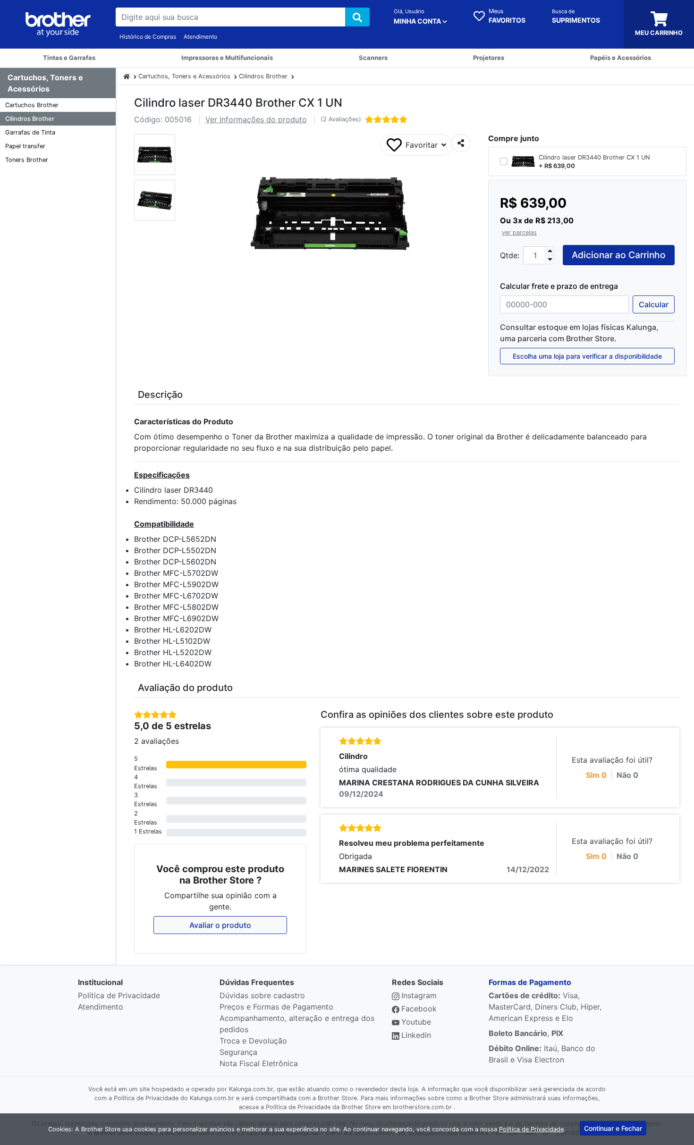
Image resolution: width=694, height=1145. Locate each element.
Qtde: (509, 255)
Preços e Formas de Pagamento (276, 1006)
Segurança (238, 1052)
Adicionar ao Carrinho (619, 255)
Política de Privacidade (119, 995)
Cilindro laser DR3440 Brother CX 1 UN (594, 157)
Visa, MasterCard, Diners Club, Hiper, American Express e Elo (545, 1007)
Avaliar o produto (220, 925)
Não (627, 775)
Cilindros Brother (29, 118)
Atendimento (200, 36)
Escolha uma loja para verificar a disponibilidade (587, 356)
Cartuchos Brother (32, 105)
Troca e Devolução (253, 1040)
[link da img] (58, 24)
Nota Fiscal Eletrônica (259, 1063)
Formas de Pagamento (530, 982)
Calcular (654, 304)
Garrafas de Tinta (30, 132)
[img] (357, 17)
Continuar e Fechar (613, 1128)
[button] (154, 154)
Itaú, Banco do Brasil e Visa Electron (542, 1054)
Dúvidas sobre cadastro (262, 995)
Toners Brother (26, 159)
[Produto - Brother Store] (126, 76)
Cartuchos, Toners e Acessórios (184, 76)
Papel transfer (25, 146)
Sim (596, 775)
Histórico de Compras (147, 36)
